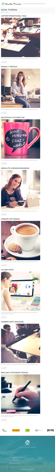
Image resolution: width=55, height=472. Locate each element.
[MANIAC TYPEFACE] (20, 88)
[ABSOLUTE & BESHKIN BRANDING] (20, 189)
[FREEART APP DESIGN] (20, 240)
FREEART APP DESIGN (10, 219)
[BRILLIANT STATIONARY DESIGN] (20, 394)
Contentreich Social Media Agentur (27, 469)
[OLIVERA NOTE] (20, 291)
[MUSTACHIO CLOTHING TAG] (20, 138)
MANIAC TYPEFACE (9, 67)
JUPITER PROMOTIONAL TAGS (13, 16)
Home (23, 3)
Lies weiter (4, 62)
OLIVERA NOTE (7, 270)
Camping (34, 3)
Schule (30, 3)
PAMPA (26, 3)
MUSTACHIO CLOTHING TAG (13, 117)
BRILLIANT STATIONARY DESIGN (14, 373)
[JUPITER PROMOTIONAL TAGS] (20, 37)
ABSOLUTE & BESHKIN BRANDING (15, 168)
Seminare (38, 3)
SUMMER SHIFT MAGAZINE (12, 322)
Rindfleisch (43, 3)
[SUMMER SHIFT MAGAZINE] (20, 343)
